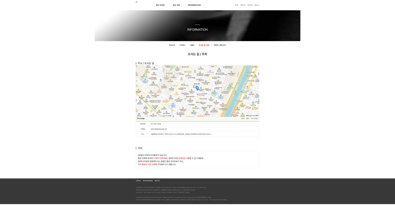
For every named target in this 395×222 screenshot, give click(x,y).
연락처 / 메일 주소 (220, 45)
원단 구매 (176, 5)
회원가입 (242, 5)
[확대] (256, 87)
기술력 (192, 45)
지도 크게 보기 (254, 118)
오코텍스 (182, 45)
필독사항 (157, 181)
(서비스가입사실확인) (221, 200)
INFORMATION (194, 5)
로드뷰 (242, 118)
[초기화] (256, 95)
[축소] (256, 91)
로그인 (237, 5)
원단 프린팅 (160, 5)
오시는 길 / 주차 (204, 45)
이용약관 (138, 181)
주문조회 (249, 5)
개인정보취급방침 (148, 181)
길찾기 (247, 118)
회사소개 (172, 45)
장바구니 (256, 5)
